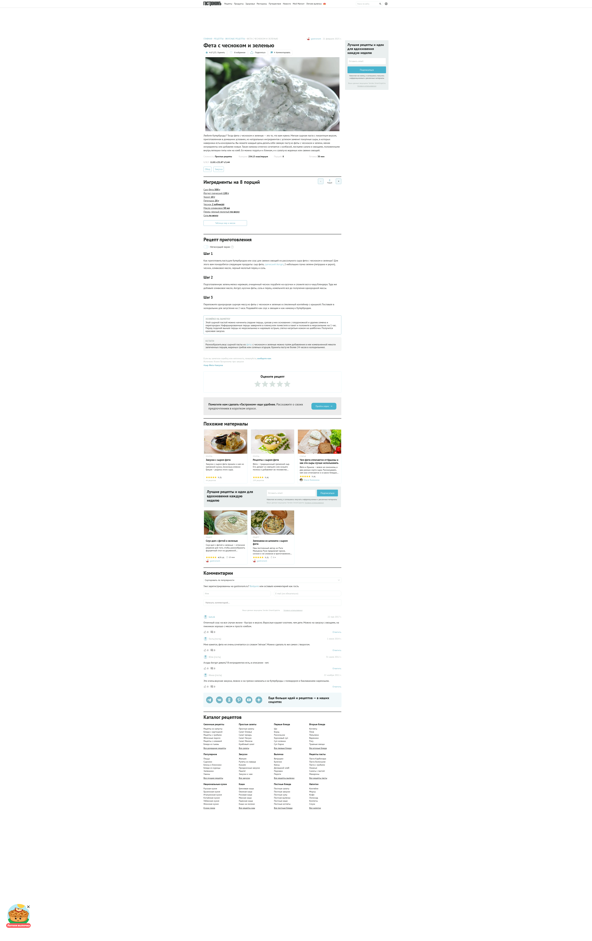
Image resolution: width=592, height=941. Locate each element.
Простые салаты (246, 728)
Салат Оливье (245, 731)
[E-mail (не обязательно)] (307, 593)
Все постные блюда (283, 808)
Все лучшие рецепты (213, 778)
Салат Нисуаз (245, 738)
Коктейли (313, 788)
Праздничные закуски (249, 767)
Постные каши (281, 800)
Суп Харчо (279, 744)
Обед (207, 169)
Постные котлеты (282, 804)
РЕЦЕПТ (209, 537)
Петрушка (211, 200)
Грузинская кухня (212, 791)
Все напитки (315, 808)
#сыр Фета (209, 365)
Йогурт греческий (216, 193)
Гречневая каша (246, 788)
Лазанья (313, 767)
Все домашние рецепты (215, 748)
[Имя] (237, 593)
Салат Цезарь (245, 734)
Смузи (312, 804)
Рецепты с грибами (213, 734)
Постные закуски (282, 791)
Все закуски (244, 778)
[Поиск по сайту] (369, 3)
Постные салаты (281, 788)
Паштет (242, 771)
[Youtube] (249, 700)
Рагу (311, 741)
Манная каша (245, 797)
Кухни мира (209, 808)
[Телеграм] (209, 700)
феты (249, 344)
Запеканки (209, 771)
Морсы (312, 791)
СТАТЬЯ (303, 456)
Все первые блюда (283, 748)
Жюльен (243, 758)
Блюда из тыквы (211, 744)
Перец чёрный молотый (222, 211)
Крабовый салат (246, 744)
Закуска (218, 169)
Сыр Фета (212, 189)
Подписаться (327, 493)
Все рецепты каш (247, 808)
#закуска (218, 365)
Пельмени (314, 734)
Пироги (277, 774)
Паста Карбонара (317, 758)
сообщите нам (264, 358)
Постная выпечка (282, 797)
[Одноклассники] (229, 700)
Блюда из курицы (212, 767)
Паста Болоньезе (317, 761)
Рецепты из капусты (213, 728)
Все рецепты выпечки (284, 778)
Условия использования (314, 502)
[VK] (219, 700)
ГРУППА (209, 456)
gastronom (316, 38)
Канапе (242, 764)
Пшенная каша (246, 800)
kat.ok (212, 616)
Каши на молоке (247, 804)
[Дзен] (258, 700)
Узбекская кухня (211, 800)
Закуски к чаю (246, 774)
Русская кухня (210, 788)
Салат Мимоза (245, 741)
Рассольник (279, 734)
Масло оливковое (217, 208)
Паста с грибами (317, 764)
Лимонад (313, 797)
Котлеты (313, 728)
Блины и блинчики (213, 764)
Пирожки (278, 771)
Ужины (207, 774)
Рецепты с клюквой (213, 741)
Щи (275, 728)
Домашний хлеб (281, 767)
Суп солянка (280, 741)
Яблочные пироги (212, 738)
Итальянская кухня (213, 794)
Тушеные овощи (317, 744)
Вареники (314, 738)
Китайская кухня (212, 797)
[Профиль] (386, 4)
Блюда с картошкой (213, 731)
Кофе (311, 794)
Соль (211, 215)
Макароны (314, 774)
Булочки (278, 761)
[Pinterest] (239, 700)
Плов (311, 731)
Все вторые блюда (318, 748)
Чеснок (214, 204)
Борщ (276, 731)
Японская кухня (211, 804)
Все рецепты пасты (318, 778)
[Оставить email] (291, 493)
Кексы (277, 764)
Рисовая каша (245, 794)
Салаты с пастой (317, 771)
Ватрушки (278, 758)
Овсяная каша (245, 791)
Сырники (208, 761)
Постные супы (280, 794)
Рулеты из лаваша (247, 761)
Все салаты (244, 748)
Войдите (254, 586)
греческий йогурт (274, 264)
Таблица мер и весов (225, 223)
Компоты (313, 800)
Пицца (207, 758)
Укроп (209, 196)
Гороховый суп (281, 738)
